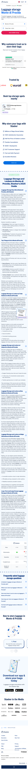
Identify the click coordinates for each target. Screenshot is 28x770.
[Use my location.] (25, 24)
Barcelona (3, 738)
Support (17, 746)
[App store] (19, 690)
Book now (14, 162)
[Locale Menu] (19, 1)
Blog (2, 748)
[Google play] (9, 690)
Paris (16, 735)
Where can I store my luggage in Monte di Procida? (11, 588)
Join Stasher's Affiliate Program (20, 749)
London (3, 735)
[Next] (16, 650)
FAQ (2, 746)
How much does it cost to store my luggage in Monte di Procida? (12, 594)
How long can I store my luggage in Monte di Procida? (12, 600)
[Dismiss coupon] (26, 309)
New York (17, 738)
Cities (5, 727)
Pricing (16, 743)
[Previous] (12, 650)
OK (14, 767)
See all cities (4, 740)
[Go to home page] (5, 2)
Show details (22, 763)
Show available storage (14, 32)
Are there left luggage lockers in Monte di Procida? (11, 606)
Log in (22, 1)
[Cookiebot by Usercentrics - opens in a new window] (21, 752)
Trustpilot (3, 206)
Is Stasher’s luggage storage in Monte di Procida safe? (11, 583)
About (2, 743)
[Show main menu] (25, 1)
